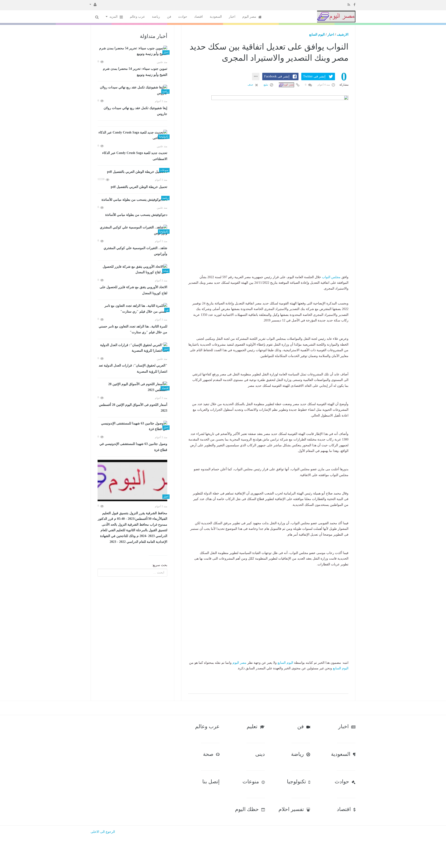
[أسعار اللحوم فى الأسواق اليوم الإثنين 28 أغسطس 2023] (132, 387)
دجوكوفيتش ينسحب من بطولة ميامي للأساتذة (136, 215)
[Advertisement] (268, 245)
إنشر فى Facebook (276, 76)
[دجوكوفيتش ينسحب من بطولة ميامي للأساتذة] (132, 200)
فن (169, 16)
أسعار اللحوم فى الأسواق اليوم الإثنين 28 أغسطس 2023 (133, 408)
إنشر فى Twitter (314, 76)
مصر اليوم (249, 16)
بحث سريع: (159, 565)
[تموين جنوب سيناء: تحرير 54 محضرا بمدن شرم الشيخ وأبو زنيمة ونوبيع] (132, 51)
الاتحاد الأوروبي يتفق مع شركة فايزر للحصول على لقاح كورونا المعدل (133, 290)
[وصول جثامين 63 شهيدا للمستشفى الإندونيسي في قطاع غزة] (132, 426)
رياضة (156, 16)
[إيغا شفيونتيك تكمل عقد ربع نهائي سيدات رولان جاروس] (132, 90)
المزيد (113, 16)
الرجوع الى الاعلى (103, 832)
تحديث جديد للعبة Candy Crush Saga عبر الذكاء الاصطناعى (134, 156)
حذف (251, 84)
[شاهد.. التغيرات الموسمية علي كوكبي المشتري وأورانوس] (132, 230)
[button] (93, 4)
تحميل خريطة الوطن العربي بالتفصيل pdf (139, 187)
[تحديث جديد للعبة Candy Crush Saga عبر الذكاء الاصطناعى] (132, 135)
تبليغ (266, 84)
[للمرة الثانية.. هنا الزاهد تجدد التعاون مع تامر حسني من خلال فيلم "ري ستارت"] (132, 308)
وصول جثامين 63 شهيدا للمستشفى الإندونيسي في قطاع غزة (133, 447)
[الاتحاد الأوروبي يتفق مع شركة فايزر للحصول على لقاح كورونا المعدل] (132, 269)
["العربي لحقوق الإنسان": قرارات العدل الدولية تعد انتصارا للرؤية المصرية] (132, 348)
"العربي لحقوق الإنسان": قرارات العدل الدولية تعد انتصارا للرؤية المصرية (133, 368)
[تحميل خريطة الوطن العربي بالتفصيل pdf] (132, 172)
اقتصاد (198, 16)
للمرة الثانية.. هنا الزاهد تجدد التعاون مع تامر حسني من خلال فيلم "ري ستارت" (133, 329)
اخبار (232, 16)
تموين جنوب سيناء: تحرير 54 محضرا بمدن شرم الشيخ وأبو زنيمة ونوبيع (135, 72)
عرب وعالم (137, 16)
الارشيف (342, 34)
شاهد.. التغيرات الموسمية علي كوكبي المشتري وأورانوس (135, 251)
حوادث (182, 16)
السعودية (216, 16)
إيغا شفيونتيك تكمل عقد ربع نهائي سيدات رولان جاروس (135, 111)
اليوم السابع (317, 34)
